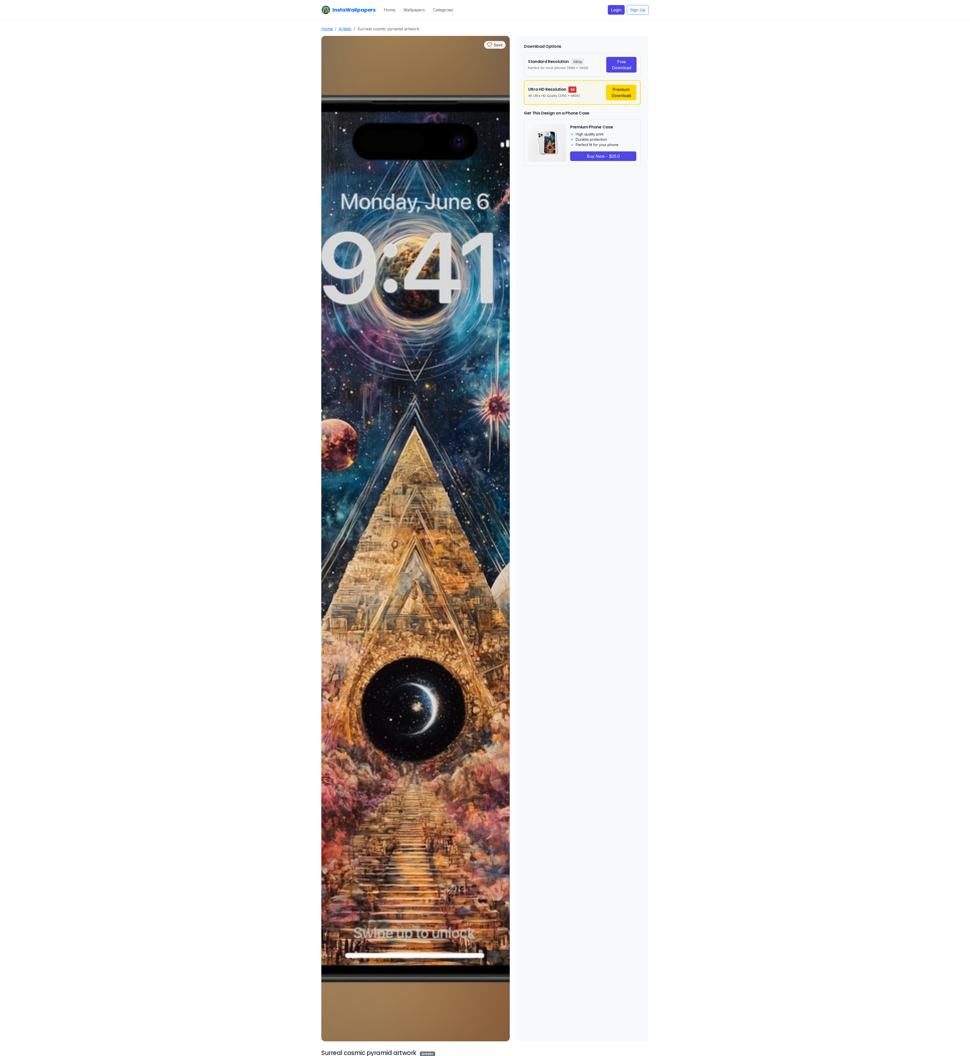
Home (389, 9)
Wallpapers (414, 9)
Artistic (345, 28)
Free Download (621, 64)
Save (498, 45)
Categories (443, 9)
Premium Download (621, 92)
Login (616, 9)
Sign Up (637, 9)
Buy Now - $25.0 (603, 156)
